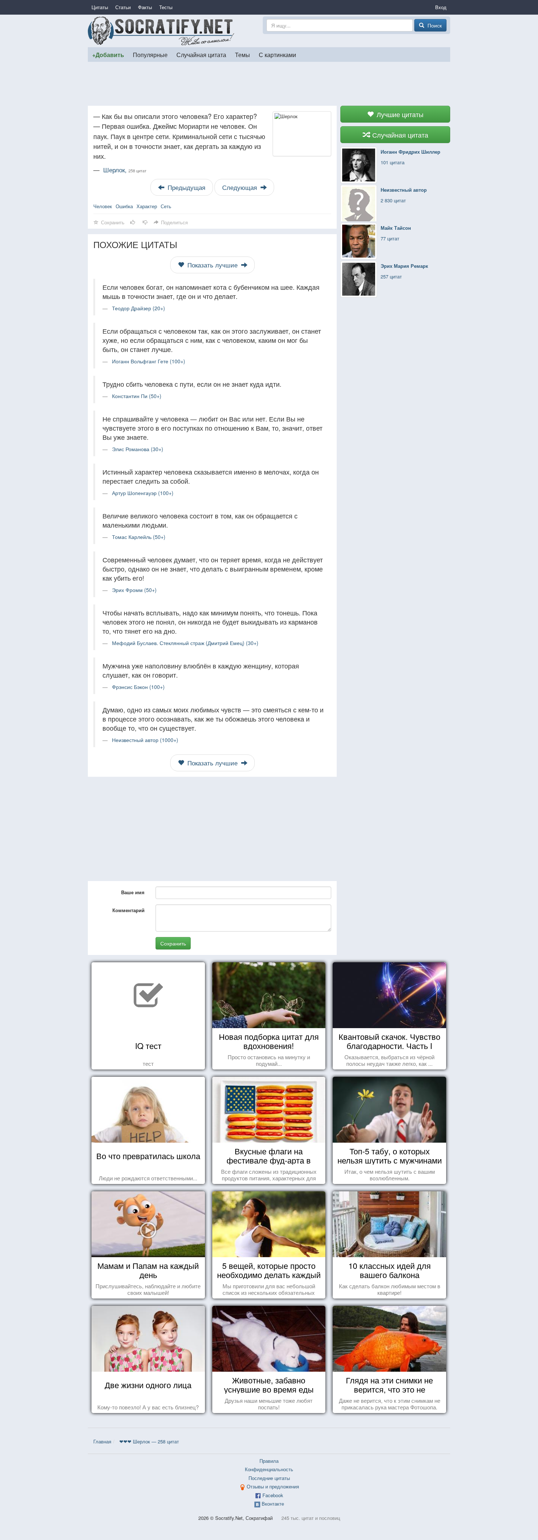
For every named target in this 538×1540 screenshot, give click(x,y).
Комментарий (128, 910)
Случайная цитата (201, 54)
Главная (102, 1441)
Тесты (165, 7)
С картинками (277, 54)
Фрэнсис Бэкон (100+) (138, 686)
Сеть (166, 206)
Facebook (272, 1495)
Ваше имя (133, 892)
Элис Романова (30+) (137, 449)
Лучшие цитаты (399, 114)
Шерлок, (124, 169)
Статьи (123, 7)
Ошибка (124, 206)
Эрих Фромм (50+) (134, 589)
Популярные (150, 54)
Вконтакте (273, 1503)
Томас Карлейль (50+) (138, 536)
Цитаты (99, 7)
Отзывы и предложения (273, 1486)
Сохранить (173, 943)
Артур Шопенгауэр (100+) (142, 493)
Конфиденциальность (269, 1469)
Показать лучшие (212, 265)
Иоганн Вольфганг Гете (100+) (148, 361)
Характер (147, 206)
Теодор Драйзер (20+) (138, 308)
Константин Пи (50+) (136, 396)
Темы (242, 54)
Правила (269, 1460)
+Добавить (108, 54)
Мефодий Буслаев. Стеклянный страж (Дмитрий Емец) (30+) (185, 643)
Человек (102, 206)
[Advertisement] (269, 83)
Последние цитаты (269, 1478)
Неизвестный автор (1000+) (145, 739)
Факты (145, 7)
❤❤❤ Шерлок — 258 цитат (149, 1441)
